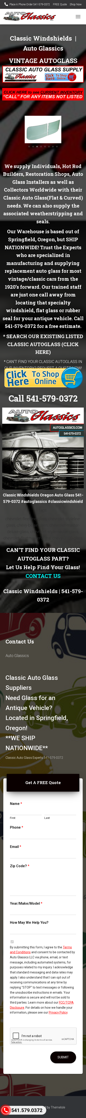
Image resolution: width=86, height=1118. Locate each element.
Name (16, 804)
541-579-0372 (20, 326)
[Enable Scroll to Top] (77, 1109)
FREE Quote (60, 4)
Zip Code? (19, 866)
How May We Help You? (29, 922)
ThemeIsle (58, 1107)
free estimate (64, 326)
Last (47, 818)
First (12, 818)
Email (15, 847)
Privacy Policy (58, 1012)
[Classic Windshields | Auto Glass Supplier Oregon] (31, 16)
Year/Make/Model (26, 903)
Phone (16, 827)
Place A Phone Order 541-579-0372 (29, 4)
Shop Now (76, 4)
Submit (63, 1057)
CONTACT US (43, 575)
